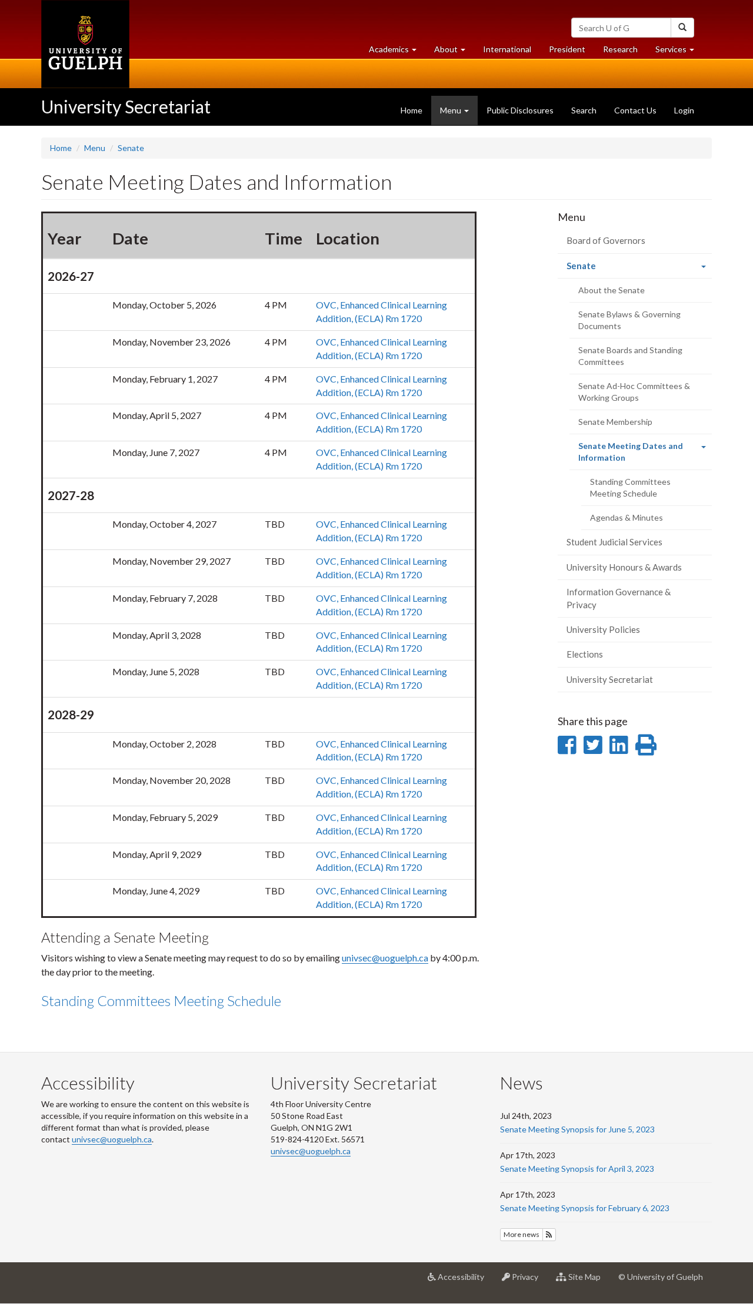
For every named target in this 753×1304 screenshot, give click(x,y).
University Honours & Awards (624, 567)
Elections (585, 654)
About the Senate (611, 290)
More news (521, 1234)
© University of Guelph (660, 1277)
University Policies (603, 629)
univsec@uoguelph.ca (385, 957)
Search (584, 110)
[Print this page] (646, 744)
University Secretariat (126, 106)
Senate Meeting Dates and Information (630, 455)
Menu (94, 148)
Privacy (528, 1281)
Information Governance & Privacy (619, 597)
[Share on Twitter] (593, 744)
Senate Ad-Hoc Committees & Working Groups (634, 392)
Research (625, 52)
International (507, 49)
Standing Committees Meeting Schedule (161, 1000)
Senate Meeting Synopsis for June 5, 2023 (577, 1129)
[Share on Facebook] (567, 744)
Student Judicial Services (614, 542)
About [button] (454, 52)
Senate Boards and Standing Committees (630, 356)
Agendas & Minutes (626, 517)
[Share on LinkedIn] (618, 744)
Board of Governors (606, 240)
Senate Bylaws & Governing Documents (629, 320)
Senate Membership (615, 422)
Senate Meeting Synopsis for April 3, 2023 (577, 1169)
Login (684, 110)
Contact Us (635, 110)
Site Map (588, 1281)
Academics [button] (397, 52)
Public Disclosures (520, 110)
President (567, 49)
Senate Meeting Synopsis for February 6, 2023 (584, 1208)
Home (411, 110)
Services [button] (679, 52)
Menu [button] (451, 110)
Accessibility (464, 1281)
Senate (131, 148)
